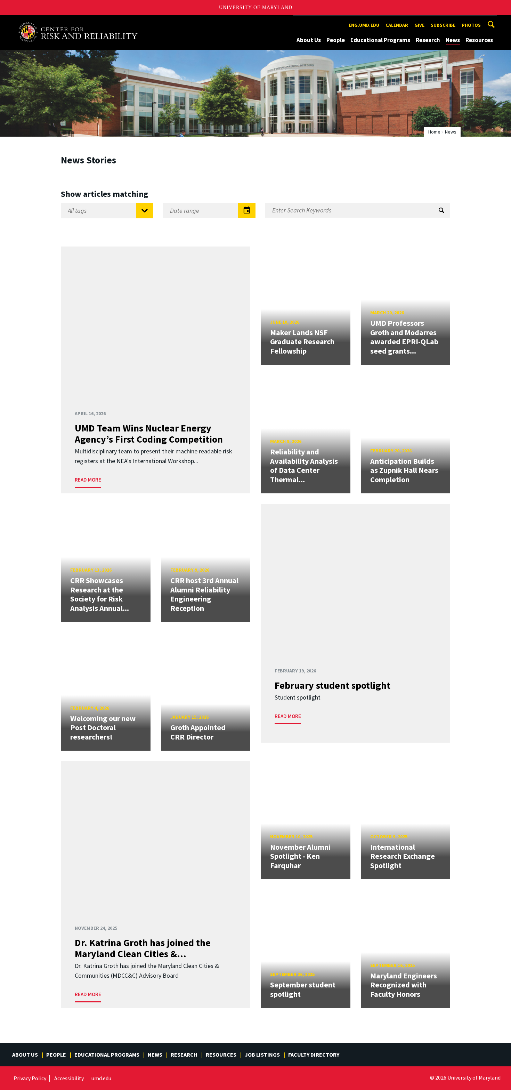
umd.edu (101, 1078)
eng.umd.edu (364, 25)
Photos (471, 25)
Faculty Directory (313, 1054)
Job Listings (262, 1054)
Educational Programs (380, 40)
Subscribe (443, 25)
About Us (309, 40)
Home (434, 132)
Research (428, 40)
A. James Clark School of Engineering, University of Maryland (80, 22)
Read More (88, 479)
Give (419, 25)
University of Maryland (255, 7)
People (335, 40)
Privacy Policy (30, 1078)
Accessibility (69, 1078)
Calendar (397, 25)
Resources (479, 40)
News (453, 40)
